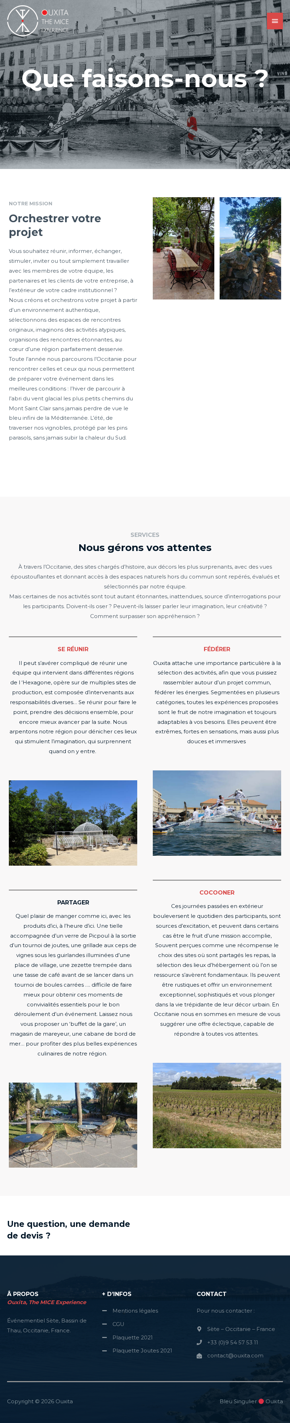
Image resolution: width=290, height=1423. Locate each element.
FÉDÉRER (217, 649)
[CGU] (113, 1324)
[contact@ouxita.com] (230, 1356)
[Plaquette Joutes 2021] (137, 1351)
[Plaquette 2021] (127, 1338)
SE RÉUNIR (73, 649)
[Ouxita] (39, 20)
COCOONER (216, 892)
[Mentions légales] (130, 1311)
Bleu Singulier (238, 1401)
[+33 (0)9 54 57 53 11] (227, 1343)
